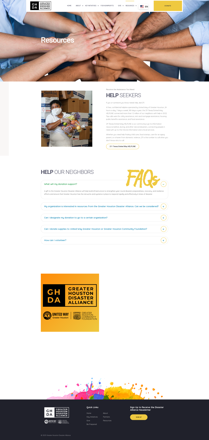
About (78, 6)
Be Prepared (92, 424)
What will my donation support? (60, 184)
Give (119, 6)
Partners (106, 417)
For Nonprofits (107, 6)
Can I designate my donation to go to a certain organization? (75, 217)
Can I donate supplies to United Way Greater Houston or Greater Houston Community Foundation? (95, 229)
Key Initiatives (90, 6)
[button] (104, 184)
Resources (130, 6)
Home (69, 6)
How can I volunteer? (55, 240)
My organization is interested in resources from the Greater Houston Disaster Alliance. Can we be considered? (101, 206)
